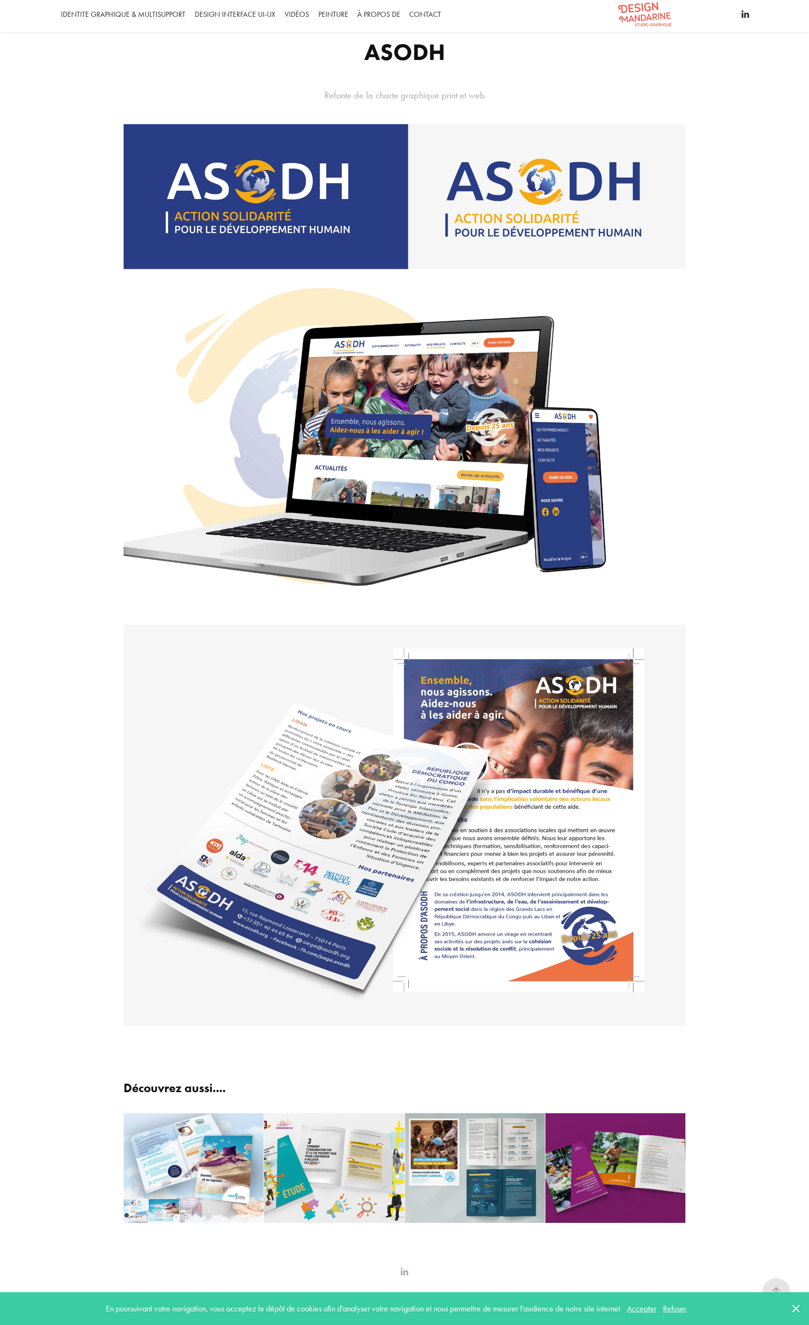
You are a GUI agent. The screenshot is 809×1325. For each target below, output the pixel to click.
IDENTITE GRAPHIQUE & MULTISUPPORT (123, 14)
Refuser (674, 1308)
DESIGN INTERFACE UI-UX (235, 14)
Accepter (641, 1308)
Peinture (333, 14)
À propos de (378, 14)
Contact (425, 14)
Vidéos (297, 14)
